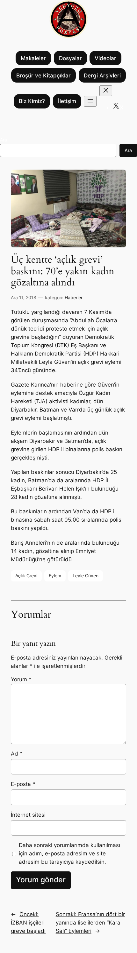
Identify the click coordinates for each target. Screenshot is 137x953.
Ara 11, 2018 (23, 297)
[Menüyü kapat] (105, 90)
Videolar (105, 58)
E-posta (23, 784)
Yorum (21, 679)
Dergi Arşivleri (102, 75)
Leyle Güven (85, 575)
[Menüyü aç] (90, 101)
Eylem (55, 575)
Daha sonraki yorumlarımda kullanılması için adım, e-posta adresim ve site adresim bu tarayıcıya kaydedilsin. (69, 853)
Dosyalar (70, 58)
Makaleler (33, 58)
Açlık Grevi (26, 575)
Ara (3, 139)
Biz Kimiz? (32, 101)
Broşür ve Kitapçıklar (43, 75)
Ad (17, 753)
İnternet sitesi (28, 815)
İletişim (67, 101)
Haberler (74, 297)
